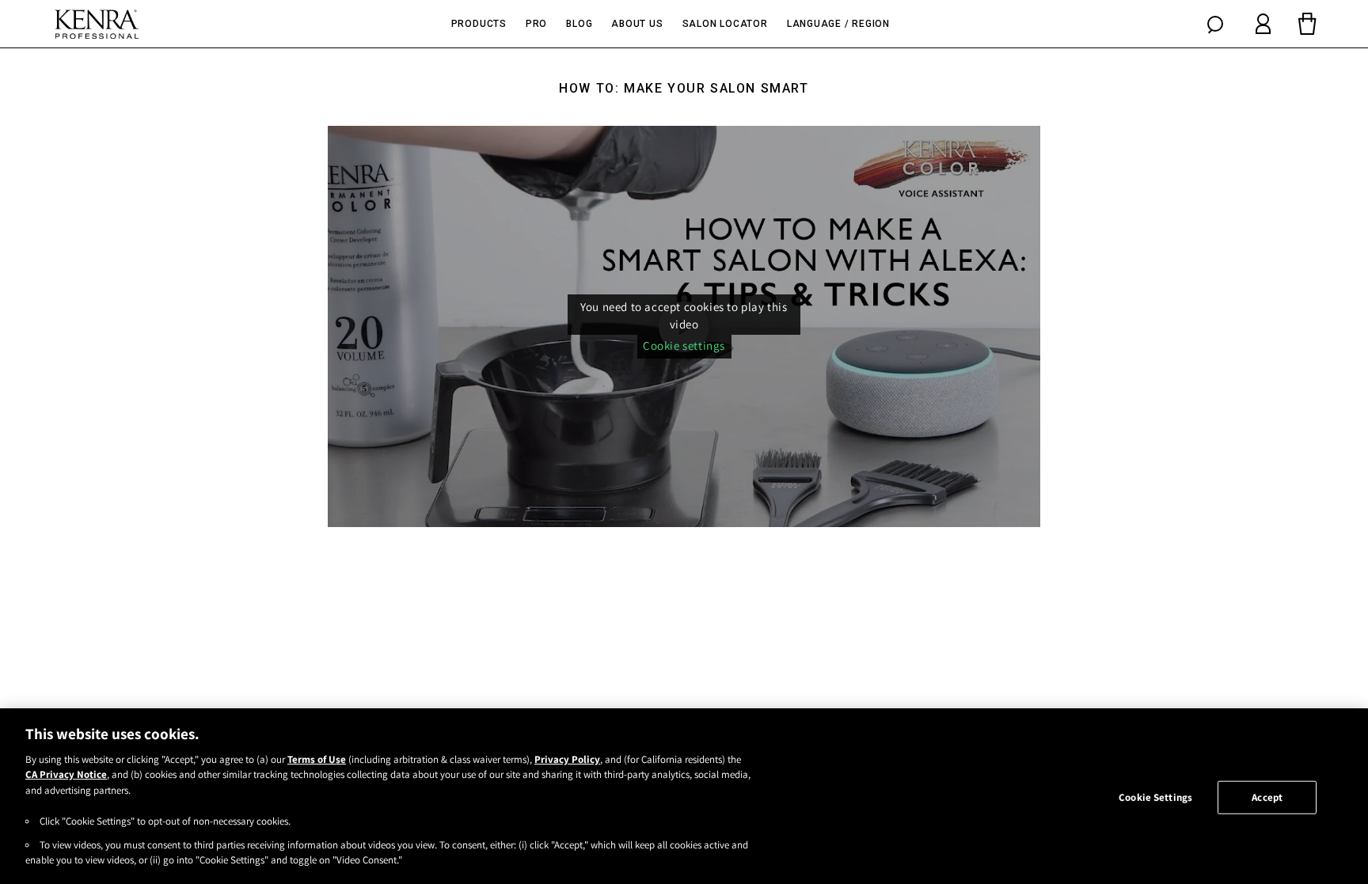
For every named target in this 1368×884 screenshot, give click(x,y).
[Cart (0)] (1307, 24)
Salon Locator (725, 23)
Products (479, 23)
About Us (637, 23)
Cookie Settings (1155, 797)
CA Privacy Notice (66, 775)
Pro (536, 23)
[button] (1215, 24)
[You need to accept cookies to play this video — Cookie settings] (684, 326)
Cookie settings (684, 345)
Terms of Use (316, 759)
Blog (579, 23)
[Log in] (1263, 23)
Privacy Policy (567, 759)
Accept (1267, 797)
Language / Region (838, 23)
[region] (684, 796)
